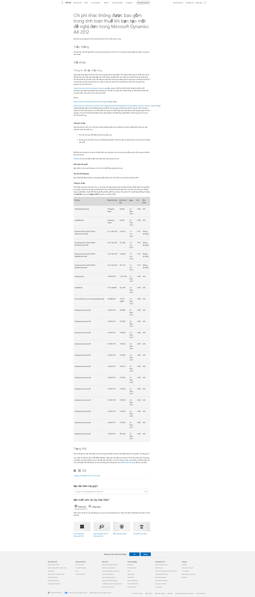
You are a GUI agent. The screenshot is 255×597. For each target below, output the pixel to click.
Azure (129, 571)
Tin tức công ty (185, 571)
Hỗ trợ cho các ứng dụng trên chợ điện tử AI (166, 571)
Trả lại (77, 571)
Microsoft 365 (77, 2)
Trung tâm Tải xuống (81, 568)
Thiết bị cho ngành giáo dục (109, 568)
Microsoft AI (130, 564)
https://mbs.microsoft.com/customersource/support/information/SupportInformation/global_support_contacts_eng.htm (115, 106)
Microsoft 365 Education (108, 574)
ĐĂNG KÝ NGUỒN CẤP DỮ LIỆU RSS (87, 476)
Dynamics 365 (131, 574)
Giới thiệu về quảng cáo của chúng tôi (184, 593)
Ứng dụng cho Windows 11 (54, 583)
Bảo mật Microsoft (119, 534)
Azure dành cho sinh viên (108, 587)
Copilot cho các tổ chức (53, 564)
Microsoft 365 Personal (53, 580)
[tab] (80, 506)
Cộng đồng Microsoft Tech (161, 574)
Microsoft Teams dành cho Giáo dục (111, 571)
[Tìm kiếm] (145, 491)
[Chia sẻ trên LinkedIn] (78, 470)
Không (145, 554)
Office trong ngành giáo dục (109, 577)
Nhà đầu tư (184, 577)
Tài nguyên (129, 2)
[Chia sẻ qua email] (83, 470)
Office (86, 2)
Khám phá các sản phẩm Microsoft (56, 574)
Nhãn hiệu (169, 593)
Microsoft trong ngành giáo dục (109, 564)
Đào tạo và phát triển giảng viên (110, 580)
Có (134, 554)
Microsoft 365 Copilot (133, 583)
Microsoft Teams (132, 587)
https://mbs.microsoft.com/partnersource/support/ (91, 102)
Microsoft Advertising (133, 580)
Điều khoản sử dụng (128, 462)
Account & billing (117, 2)
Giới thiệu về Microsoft (187, 568)
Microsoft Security (132, 568)
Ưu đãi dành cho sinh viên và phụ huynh (111, 583)
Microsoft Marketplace (160, 577)
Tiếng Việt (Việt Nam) (56, 592)
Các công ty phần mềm (160, 583)
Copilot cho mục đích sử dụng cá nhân (57, 568)
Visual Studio (158, 587)
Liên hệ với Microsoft (137, 593)
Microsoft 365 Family (53, 577)
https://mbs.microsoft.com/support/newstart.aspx (91, 88)
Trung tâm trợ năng (140, 534)
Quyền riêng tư (148, 593)
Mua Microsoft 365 (143, 2)
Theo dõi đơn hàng (80, 574)
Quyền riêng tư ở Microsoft (188, 574)
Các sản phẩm (95, 2)
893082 (76, 159)
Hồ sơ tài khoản (79, 564)
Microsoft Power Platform (161, 580)
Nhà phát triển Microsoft (161, 564)
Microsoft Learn (159, 568)
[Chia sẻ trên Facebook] (75, 470)
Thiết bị (106, 2)
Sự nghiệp (184, 564)
